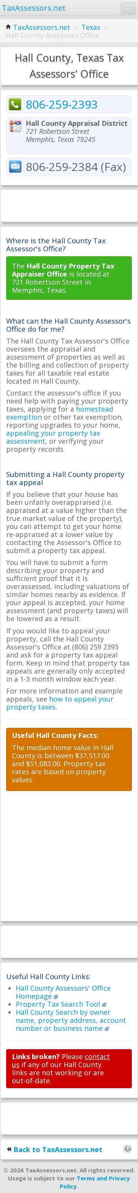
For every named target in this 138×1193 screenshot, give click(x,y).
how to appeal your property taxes (59, 702)
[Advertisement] (69, 205)
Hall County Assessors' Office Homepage (63, 992)
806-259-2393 (62, 104)
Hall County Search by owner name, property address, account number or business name (71, 1020)
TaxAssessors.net (41, 27)
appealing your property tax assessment (53, 437)
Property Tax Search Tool (59, 1004)
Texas (90, 27)
